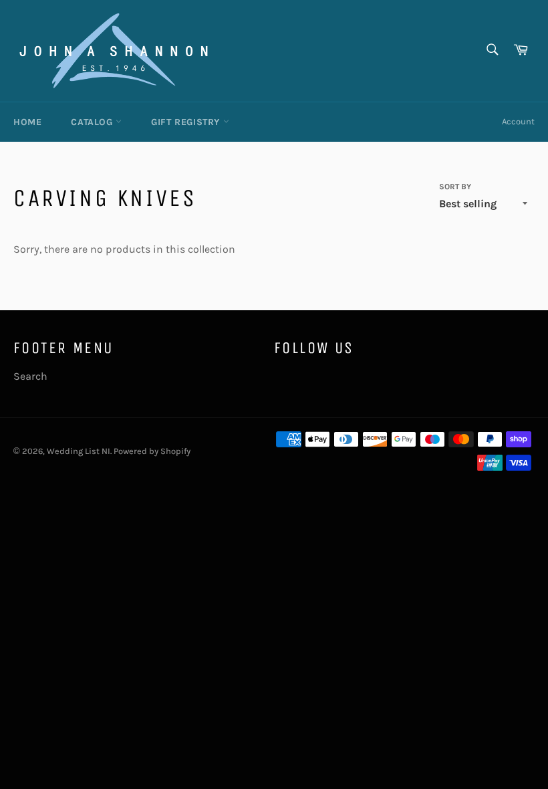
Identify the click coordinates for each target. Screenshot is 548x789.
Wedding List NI (78, 451)
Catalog (93, 122)
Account (518, 121)
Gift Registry (187, 122)
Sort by (455, 186)
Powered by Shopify (152, 451)
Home (27, 122)
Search (30, 376)
